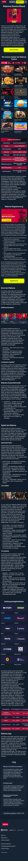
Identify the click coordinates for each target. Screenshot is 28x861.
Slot (23, 62)
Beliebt (3, 62)
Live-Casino (9, 63)
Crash (16, 62)
